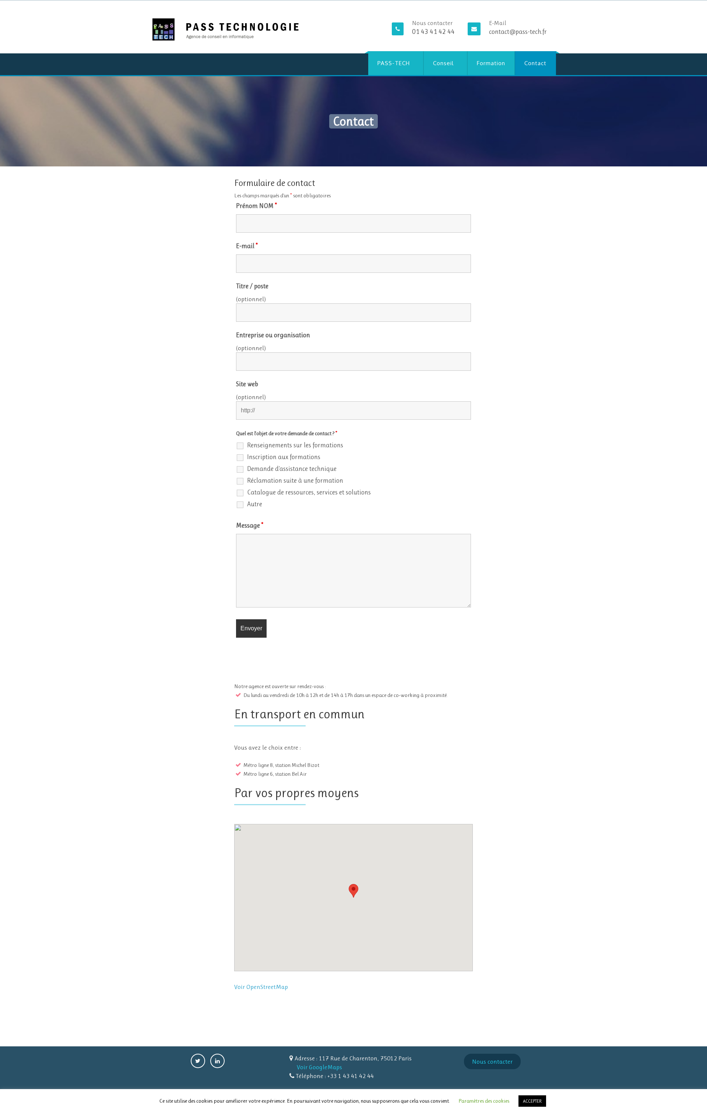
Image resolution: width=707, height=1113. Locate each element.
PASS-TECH (393, 63)
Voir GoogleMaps (319, 1067)
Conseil (443, 63)
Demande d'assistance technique (292, 468)
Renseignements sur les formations (295, 445)
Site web (247, 384)
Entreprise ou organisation (273, 335)
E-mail (247, 246)
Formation (491, 63)
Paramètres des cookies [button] (483, 1101)
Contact (535, 63)
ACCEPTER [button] (532, 1101)
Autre (254, 504)
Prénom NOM (256, 205)
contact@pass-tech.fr (518, 31)
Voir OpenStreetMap (261, 986)
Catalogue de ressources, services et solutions (309, 492)
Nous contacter (492, 1061)
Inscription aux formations (283, 457)
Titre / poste (252, 286)
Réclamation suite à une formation (295, 480)
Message (249, 525)
